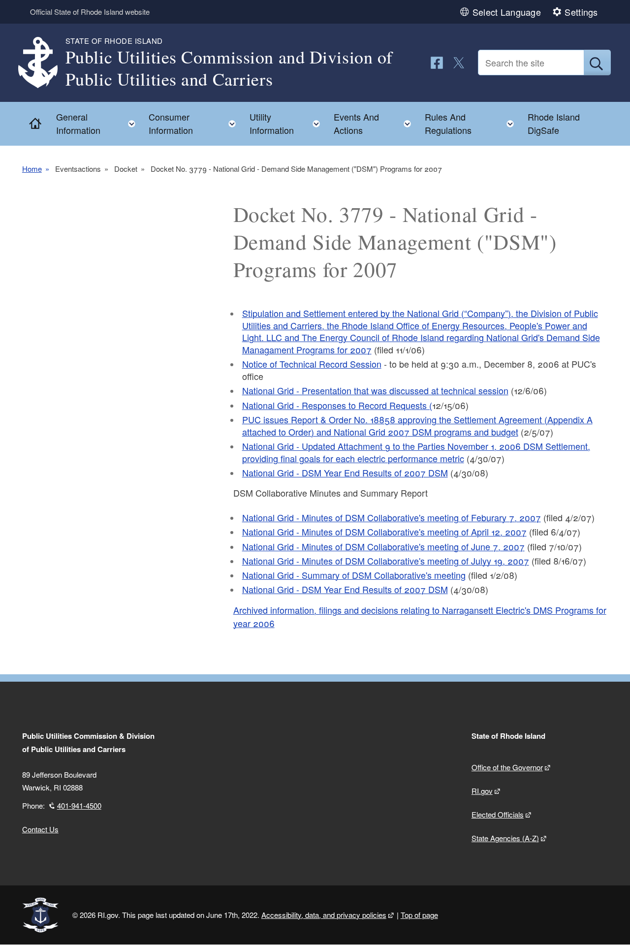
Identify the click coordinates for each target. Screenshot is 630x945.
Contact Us (40, 829)
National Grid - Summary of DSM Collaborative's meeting (354, 574)
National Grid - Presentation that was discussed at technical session (375, 390)
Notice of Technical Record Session (311, 363)
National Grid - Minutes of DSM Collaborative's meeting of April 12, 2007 (384, 531)
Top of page (419, 915)
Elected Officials (498, 814)
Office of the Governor (507, 767)
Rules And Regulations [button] (472, 123)
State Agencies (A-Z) (505, 838)
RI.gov (482, 791)
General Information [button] (98, 123)
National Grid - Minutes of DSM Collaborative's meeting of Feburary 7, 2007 (391, 517)
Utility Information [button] (288, 123)
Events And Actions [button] (375, 123)
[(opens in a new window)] (437, 63)
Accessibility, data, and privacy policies (323, 915)
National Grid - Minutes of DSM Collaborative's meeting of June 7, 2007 (383, 546)
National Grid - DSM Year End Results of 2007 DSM (345, 472)
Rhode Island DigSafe (554, 123)
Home (32, 168)
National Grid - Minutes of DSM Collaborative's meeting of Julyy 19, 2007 (385, 560)
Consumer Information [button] (195, 123)
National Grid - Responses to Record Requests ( (337, 405)
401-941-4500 (79, 805)
